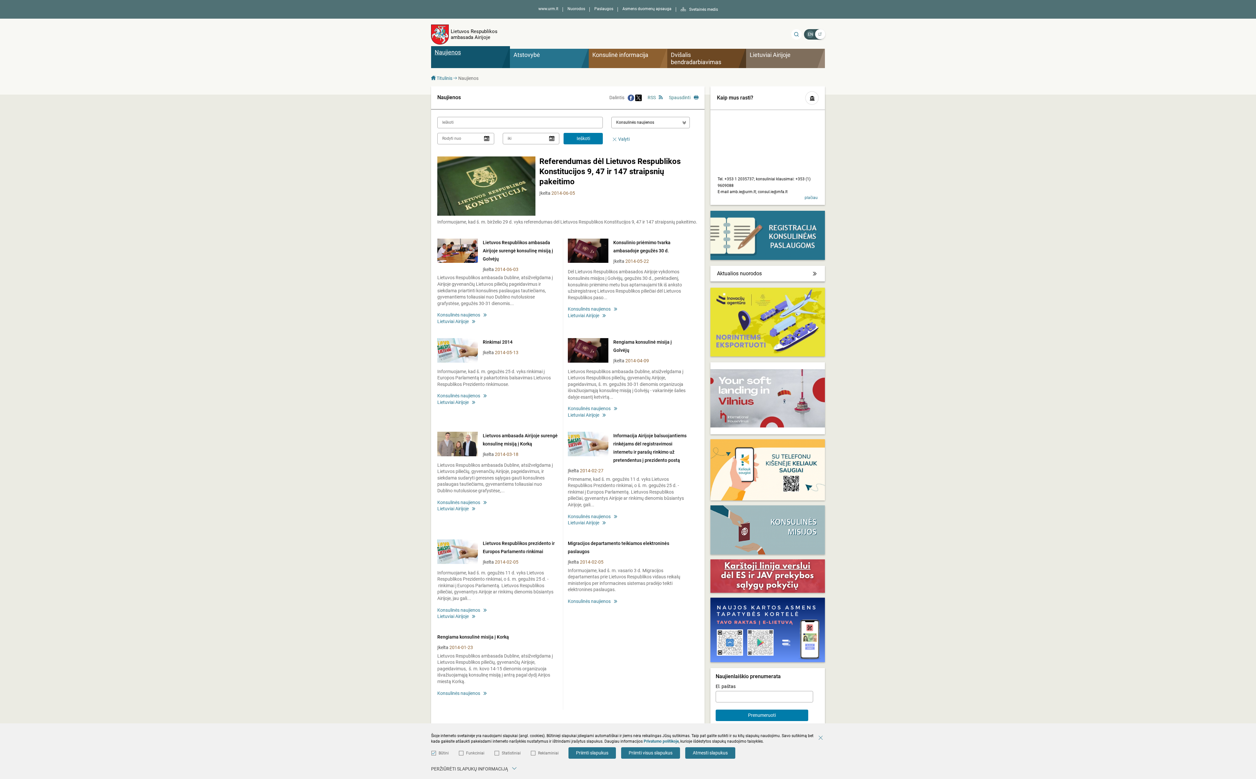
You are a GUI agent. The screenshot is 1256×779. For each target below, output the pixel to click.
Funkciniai (475, 753)
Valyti (624, 139)
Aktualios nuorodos (739, 273)
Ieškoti (583, 138)
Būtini (444, 753)
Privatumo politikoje (661, 741)
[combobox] (650, 122)
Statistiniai (511, 753)
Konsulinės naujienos (458, 314)
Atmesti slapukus (710, 752)
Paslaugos (603, 9)
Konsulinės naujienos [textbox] (635, 122)
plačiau (811, 197)
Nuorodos (576, 9)
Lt (820, 34)
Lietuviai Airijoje (453, 321)
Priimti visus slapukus (650, 752)
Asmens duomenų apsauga (647, 9)
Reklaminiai (548, 753)
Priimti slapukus (592, 752)
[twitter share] (638, 97)
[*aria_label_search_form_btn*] (796, 34)
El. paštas (726, 686)
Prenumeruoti (762, 715)
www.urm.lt (548, 9)
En (810, 34)
